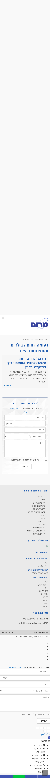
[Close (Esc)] (48, 728)
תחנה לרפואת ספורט (36, 512)
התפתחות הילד (39, 509)
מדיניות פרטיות (39, 533)
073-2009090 (29, 618)
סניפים (42, 518)
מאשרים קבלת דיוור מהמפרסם (24, 460)
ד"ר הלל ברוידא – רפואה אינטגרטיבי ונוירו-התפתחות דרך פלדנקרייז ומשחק (26, 363)
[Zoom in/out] (37, 728)
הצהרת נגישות (39, 527)
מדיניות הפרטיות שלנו (16, 667)
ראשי (46, 339)
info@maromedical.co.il (31, 623)
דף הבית (41, 496)
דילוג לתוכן (45, 734)
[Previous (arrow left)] (48, 731)
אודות (43, 499)
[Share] (44, 728)
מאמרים (42, 515)
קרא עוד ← (7, 385)
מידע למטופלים (39, 502)
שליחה (25, 466)
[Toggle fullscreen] (41, 728)
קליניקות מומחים (38, 505)
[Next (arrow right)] (44, 731)
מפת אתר (41, 521)
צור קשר (41, 524)
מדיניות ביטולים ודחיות (36, 530)
